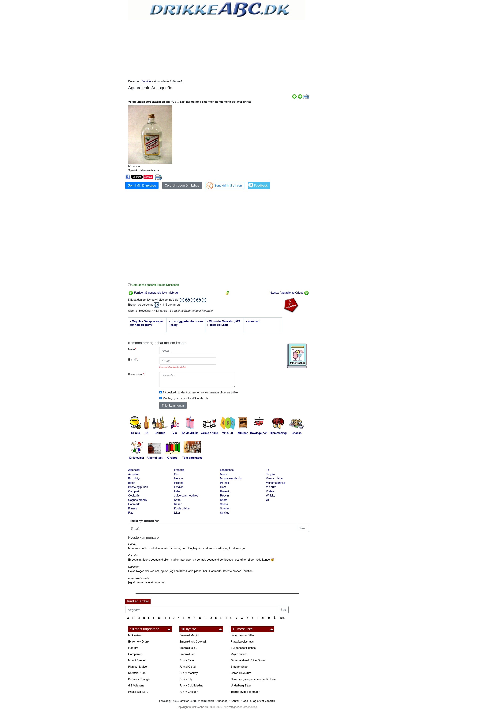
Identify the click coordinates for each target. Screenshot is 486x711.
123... (282, 618)
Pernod (224, 483)
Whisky (270, 495)
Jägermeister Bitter (242, 635)
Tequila (270, 474)
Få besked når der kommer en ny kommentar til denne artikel (200, 392)
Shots (223, 500)
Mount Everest (137, 660)
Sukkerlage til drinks (243, 648)
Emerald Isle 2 (188, 648)
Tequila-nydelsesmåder (245, 692)
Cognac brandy (137, 500)
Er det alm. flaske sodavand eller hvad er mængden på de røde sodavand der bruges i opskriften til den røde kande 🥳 (201, 559)
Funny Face (186, 660)
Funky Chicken (188, 692)
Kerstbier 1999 (137, 673)
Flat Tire (133, 648)
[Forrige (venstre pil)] (294, 96)
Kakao (178, 504)
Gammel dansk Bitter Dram (248, 660)
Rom (223, 487)
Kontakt (235, 701)
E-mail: (133, 359)
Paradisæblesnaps (242, 641)
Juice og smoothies (186, 495)
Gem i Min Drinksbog (142, 185)
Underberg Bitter (241, 685)
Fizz (130, 512)
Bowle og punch (138, 487)
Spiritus (224, 512)
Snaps (224, 504)
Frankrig (179, 470)
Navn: (132, 349)
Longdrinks (227, 470)
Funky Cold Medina (191, 685)
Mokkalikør (135, 635)
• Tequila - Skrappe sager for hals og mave (146, 323)
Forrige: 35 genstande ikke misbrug (155, 292)
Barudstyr (134, 478)
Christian (133, 567)
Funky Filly (186, 679)
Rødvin (224, 495)
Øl (267, 500)
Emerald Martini (189, 635)
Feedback (260, 185)
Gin (176, 474)
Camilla (132, 555)
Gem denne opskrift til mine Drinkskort (155, 285)
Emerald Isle (187, 654)
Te (267, 470)
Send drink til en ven (228, 185)
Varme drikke (274, 478)
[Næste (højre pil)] (300, 96)
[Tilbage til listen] (227, 292)
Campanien (135, 654)
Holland (178, 483)
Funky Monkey (188, 673)
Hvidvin (178, 487)
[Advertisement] (218, 48)
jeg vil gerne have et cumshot (146, 582)
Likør (177, 512)
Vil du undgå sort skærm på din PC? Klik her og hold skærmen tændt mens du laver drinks (189, 101)
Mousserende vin (230, 478)
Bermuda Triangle (139, 679)
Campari (133, 491)
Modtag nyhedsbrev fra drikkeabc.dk (185, 398)
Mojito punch (238, 654)
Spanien (225, 508)
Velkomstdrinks (275, 483)
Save (149, 176)
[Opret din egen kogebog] (296, 356)
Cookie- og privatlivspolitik (259, 701)
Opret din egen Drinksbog (182, 185)
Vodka (270, 491)
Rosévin (225, 491)
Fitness (132, 508)
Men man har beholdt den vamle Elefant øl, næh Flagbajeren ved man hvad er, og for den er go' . (187, 548)
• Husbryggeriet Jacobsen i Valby (186, 323)
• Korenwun (253, 321)
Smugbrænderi (240, 666)
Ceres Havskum (241, 673)
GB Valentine (136, 685)
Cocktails (134, 495)
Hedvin (178, 478)
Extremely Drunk (138, 641)
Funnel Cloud (187, 666)
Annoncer (222, 701)
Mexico (224, 474)
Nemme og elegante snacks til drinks (254, 679)
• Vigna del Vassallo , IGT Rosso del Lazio (223, 323)
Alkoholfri (134, 470)
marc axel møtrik (138, 578)
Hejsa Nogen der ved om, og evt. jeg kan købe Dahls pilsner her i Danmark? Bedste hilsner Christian (190, 571)
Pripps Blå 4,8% (138, 692)
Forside (146, 81)
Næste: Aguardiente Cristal (287, 292)
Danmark (134, 504)
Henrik (132, 544)
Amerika (133, 474)
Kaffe (177, 500)
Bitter (131, 483)
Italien (177, 491)
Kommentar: (136, 374)
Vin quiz (271, 487)
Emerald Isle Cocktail (192, 641)
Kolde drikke (181, 508)
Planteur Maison (138, 666)
